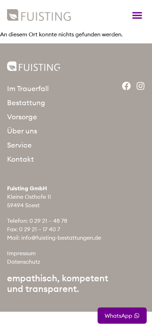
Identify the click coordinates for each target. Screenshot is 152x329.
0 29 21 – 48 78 (48, 220)
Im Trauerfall (28, 88)
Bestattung (26, 102)
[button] (137, 15)
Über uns (22, 130)
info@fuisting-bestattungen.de (61, 237)
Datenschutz (23, 261)
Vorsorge (22, 116)
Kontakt (20, 159)
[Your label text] (39, 14)
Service (19, 144)
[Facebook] (126, 86)
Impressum (21, 253)
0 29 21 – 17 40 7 (39, 229)
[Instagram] (140, 86)
